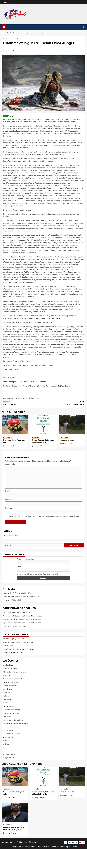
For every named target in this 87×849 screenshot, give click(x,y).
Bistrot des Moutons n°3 (74, 403)
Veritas (5, 616)
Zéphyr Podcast (8, 758)
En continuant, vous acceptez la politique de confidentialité (39, 574)
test (4, 747)
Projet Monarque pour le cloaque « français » (18, 649)
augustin (10, 398)
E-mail (8, 500)
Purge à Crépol (20, 626)
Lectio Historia (17, 39)
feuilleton (6, 696)
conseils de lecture (9, 686)
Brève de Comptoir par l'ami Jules (14, 672)
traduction (6, 751)
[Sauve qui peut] (72, 424)
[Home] (4, 27)
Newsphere (61, 847)
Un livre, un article (9, 754)
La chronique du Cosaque (11, 710)
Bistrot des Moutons (10, 668)
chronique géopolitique (10, 682)
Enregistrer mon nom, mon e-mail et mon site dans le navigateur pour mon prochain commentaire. (43, 516)
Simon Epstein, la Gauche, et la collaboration (43, 441)
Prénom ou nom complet (25, 559)
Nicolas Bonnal (8, 737)
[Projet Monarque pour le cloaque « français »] (15, 812)
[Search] (84, 27)
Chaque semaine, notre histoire (13, 679)
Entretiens (6, 693)
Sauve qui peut (67, 440)
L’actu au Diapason (9, 706)
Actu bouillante (7, 39)
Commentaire (10, 464)
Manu (15, 51)
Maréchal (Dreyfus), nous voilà (13, 593)
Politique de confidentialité (27, 842)
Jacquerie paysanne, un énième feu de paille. (25, 619)
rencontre (6, 741)
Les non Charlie (8, 730)
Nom (7, 491)
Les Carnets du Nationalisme (13, 720)
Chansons (6, 675)
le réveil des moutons (33, 398)
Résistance (6, 744)
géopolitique (7, 699)
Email (19, 566)
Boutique (5, 842)
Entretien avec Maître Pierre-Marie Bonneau (27, 616)
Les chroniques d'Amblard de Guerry (15, 723)
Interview (6, 703)
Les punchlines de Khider (11, 734)
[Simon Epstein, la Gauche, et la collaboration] (43, 424)
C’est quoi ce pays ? (11, 403)
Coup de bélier (8, 689)
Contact (12, 842)
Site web (8, 508)
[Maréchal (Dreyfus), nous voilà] (15, 424)
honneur (23, 398)
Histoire (16, 398)
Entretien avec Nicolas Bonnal (20, 612)
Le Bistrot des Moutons (11, 713)
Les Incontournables (10, 727)
